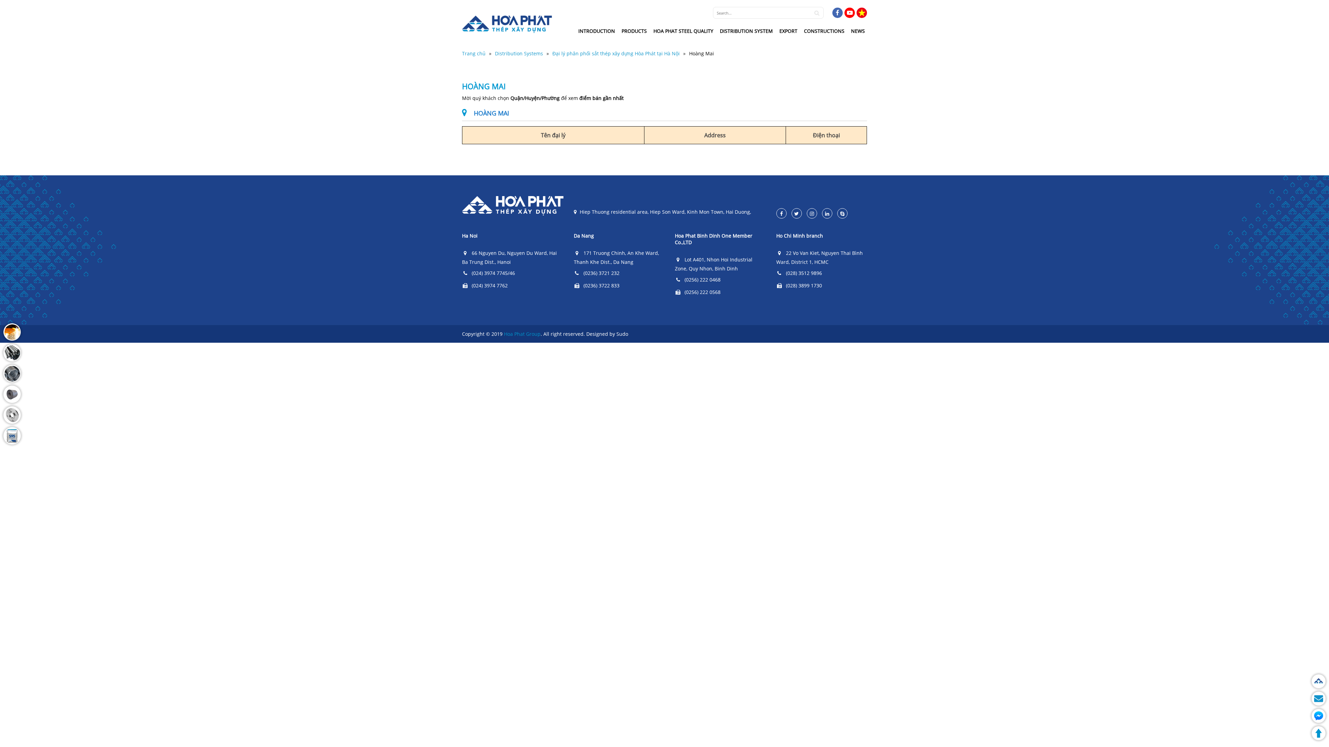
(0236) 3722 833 (602, 285)
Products (634, 31)
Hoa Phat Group (522, 334)
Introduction (596, 31)
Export (788, 31)
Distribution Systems (519, 53)
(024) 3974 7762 (490, 285)
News (858, 31)
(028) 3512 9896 (804, 273)
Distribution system (746, 31)
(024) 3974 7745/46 (493, 273)
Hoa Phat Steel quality (683, 31)
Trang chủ (474, 53)
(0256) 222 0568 (703, 292)
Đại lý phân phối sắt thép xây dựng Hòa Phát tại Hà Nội (616, 53)
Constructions (824, 31)
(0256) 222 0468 (703, 279)
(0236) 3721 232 (602, 273)
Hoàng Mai (701, 53)
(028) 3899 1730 (804, 285)
